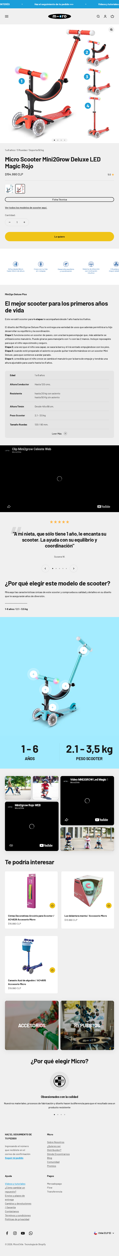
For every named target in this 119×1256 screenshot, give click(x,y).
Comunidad (53, 1161)
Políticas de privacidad (17, 1219)
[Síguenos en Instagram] (15, 1233)
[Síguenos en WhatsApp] (31, 1233)
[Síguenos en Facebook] (7, 1233)
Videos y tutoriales (15, 1183)
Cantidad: (10, 215)
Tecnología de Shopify (35, 1244)
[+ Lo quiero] (52, 905)
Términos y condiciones (18, 1215)
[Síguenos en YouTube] (23, 1233)
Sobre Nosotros (55, 1142)
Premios (51, 1165)
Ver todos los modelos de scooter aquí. (26, 207)
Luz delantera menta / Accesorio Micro (85, 915)
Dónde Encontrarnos (58, 1153)
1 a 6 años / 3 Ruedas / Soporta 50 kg (24, 150)
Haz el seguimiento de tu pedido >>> (37, 4)
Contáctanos (12, 1211)
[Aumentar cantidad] (24, 222)
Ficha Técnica (59, 199)
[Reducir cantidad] (9, 222)
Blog (49, 1157)
